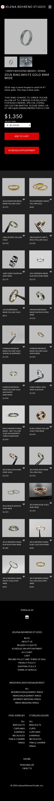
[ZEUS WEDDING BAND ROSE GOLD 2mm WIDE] (40, 528)
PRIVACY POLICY (27, 662)
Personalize (27, 765)
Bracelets (19, 725)
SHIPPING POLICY (27, 666)
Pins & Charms (17, 739)
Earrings (19, 732)
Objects (27, 768)
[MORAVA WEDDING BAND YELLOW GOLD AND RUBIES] (40, 334)
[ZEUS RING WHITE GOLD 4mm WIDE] (10, 62)
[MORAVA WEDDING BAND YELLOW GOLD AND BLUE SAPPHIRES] (13, 334)
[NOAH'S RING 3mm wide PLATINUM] (40, 373)
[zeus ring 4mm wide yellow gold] (40, 456)
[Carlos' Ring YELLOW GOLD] (13, 223)
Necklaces (19, 735)
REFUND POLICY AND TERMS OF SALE (27, 659)
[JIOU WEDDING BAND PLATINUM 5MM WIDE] (40, 259)
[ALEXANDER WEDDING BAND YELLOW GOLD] (13, 187)
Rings (42, 70)
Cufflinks (19, 728)
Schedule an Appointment (27, 648)
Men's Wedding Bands (21, 70)
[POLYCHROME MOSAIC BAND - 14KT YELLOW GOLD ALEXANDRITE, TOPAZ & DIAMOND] (13, 414)
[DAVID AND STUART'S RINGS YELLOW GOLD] (40, 223)
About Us (27, 641)
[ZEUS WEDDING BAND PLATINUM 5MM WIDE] (13, 528)
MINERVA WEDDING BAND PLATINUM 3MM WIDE (39, 312)
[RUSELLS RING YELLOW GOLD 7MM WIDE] (40, 414)
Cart (27, 655)
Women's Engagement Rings (27, 692)
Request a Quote (27, 645)
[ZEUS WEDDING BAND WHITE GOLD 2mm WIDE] (13, 564)
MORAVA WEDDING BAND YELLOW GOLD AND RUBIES (38, 350)
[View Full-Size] (23, 194)
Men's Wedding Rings (27, 702)
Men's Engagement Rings (27, 695)
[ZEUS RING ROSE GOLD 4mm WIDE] (40, 491)
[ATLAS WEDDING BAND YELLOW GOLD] (40, 187)
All (27, 688)
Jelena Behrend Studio (25, 6)
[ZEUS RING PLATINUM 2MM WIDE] (13, 492)
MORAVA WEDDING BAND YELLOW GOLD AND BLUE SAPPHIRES (12, 350)
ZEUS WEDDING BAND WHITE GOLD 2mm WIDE (12, 580)
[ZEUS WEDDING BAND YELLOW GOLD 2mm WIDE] (40, 564)
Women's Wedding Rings (27, 699)
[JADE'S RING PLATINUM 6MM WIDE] (13, 259)
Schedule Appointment (21, 150)
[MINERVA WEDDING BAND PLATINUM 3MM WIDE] (40, 296)
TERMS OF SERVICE (27, 670)
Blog (27, 638)
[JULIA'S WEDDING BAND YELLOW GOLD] (13, 296)
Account (27, 652)
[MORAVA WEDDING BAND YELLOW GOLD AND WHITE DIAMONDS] (13, 373)
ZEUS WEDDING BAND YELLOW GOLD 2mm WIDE (39, 580)
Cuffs (32, 728)
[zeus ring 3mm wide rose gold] (13, 456)
